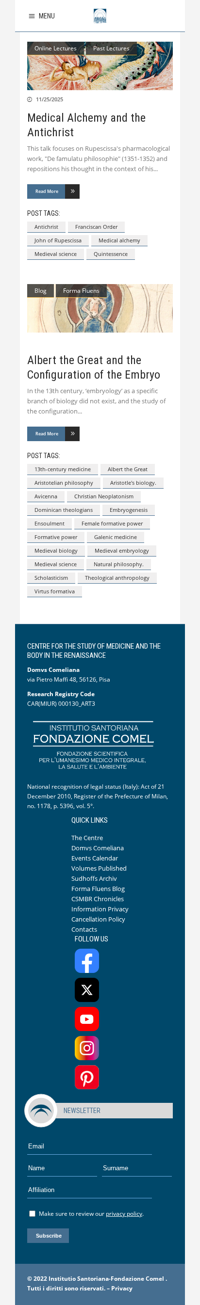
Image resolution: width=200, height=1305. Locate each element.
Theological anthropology (117, 577)
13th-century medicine (62, 469)
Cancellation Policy (98, 919)
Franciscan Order (96, 226)
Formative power (55, 537)
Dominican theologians (63, 509)
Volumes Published (99, 868)
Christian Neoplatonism (103, 496)
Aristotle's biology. (133, 482)
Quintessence (111, 253)
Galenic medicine (115, 537)
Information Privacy (100, 909)
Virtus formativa (54, 591)
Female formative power (112, 523)
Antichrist (46, 226)
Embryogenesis (129, 509)
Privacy (122, 1288)
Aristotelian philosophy (63, 482)
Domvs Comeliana (97, 847)
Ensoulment (49, 523)
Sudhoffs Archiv (94, 878)
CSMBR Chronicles (97, 898)
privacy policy (124, 1214)
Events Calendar (94, 858)
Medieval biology (56, 550)
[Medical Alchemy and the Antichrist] (100, 66)
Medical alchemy (119, 240)
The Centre (87, 837)
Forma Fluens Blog (98, 888)
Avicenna (45, 496)
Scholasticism (51, 577)
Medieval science (55, 253)
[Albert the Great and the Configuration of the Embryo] (100, 308)
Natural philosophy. (119, 564)
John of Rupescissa (58, 240)
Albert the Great (128, 469)
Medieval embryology (122, 550)
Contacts (84, 929)
